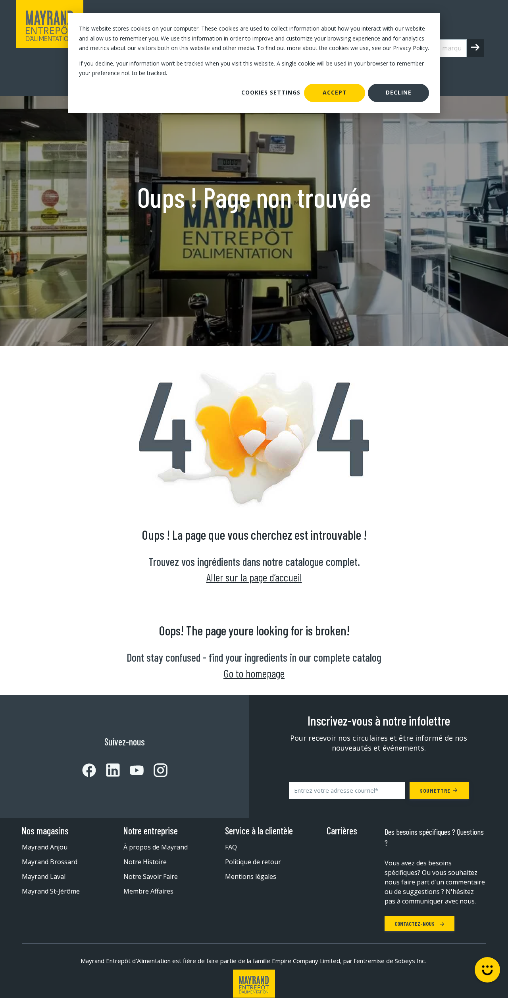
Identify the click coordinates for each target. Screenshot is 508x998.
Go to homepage (254, 673)
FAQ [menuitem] (231, 847)
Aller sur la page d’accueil (254, 577)
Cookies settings (270, 92)
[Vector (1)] (89, 770)
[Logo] (254, 983)
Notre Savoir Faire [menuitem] (150, 876)
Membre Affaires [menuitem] (148, 891)
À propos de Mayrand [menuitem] (155, 847)
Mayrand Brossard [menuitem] (49, 861)
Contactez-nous (415, 923)
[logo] (49, 48)
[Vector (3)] (108, 770)
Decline (399, 92)
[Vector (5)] (155, 770)
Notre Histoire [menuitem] (145, 861)
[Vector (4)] (132, 770)
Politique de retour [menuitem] (253, 861)
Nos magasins (45, 831)
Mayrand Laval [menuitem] (43, 876)
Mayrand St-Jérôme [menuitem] (51, 891)
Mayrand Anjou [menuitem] (44, 847)
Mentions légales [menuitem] (250, 876)
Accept (335, 92)
